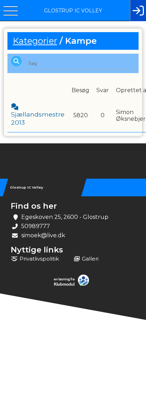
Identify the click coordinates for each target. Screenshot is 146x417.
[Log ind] (138, 10)
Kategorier (35, 41)
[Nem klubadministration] (73, 284)
